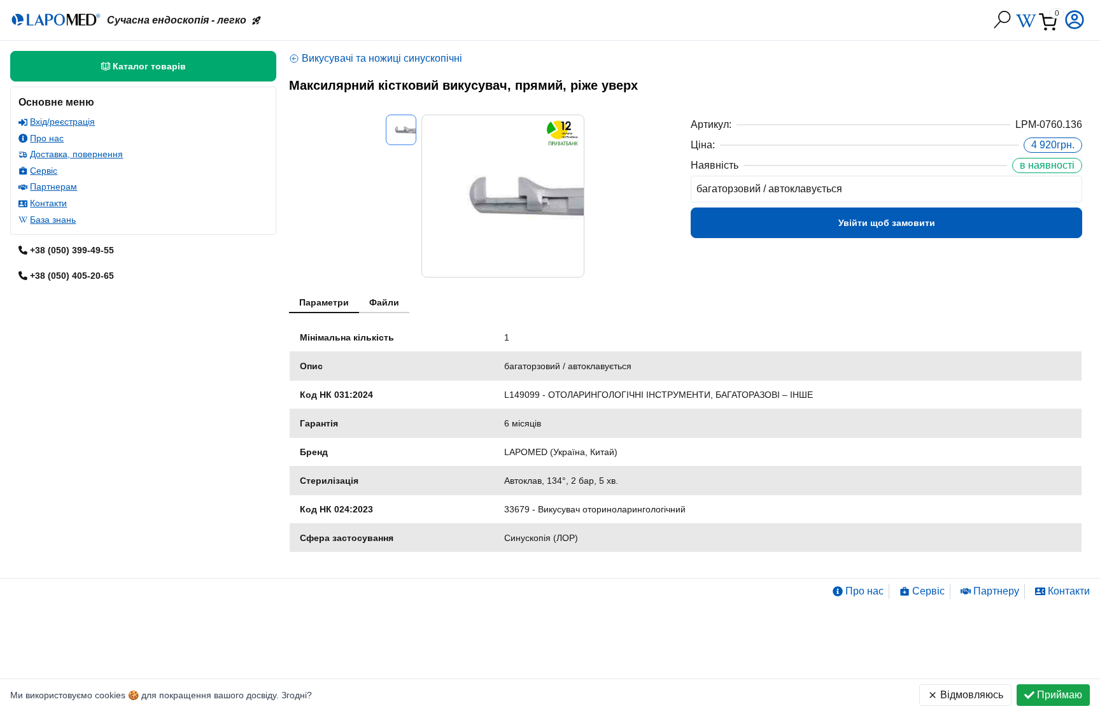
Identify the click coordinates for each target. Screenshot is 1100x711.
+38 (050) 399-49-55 (72, 250)
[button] (1075, 19)
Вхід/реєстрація (62, 121)
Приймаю (1059, 694)
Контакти (48, 203)
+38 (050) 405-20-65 (72, 276)
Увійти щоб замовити (886, 223)
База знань (53, 220)
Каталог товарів (149, 66)
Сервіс (43, 170)
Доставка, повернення (76, 154)
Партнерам (53, 186)
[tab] (324, 303)
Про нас (47, 138)
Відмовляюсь (971, 694)
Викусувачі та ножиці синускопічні (382, 58)
